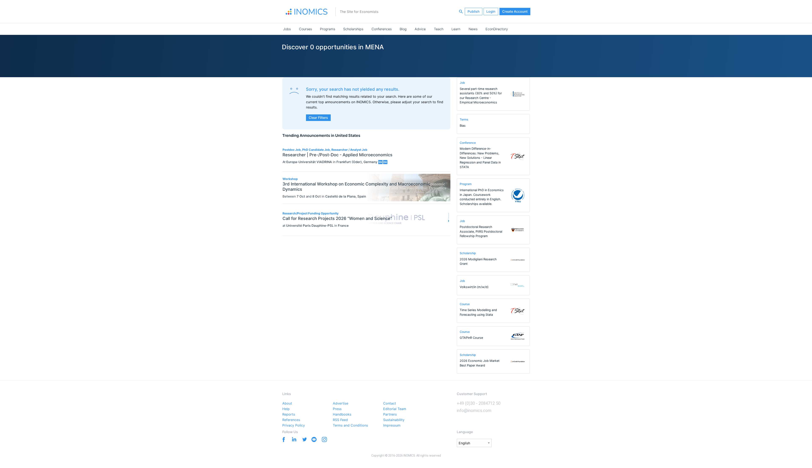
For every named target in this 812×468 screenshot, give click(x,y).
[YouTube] (314, 440)
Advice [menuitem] (420, 29)
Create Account (515, 11)
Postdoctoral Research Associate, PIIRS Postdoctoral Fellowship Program (481, 231)
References (291, 420)
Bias (463, 125)
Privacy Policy (293, 425)
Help (286, 409)
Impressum (392, 425)
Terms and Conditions (350, 425)
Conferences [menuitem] (382, 29)
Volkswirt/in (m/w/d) (474, 287)
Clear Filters (318, 117)
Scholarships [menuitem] (353, 29)
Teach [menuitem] (438, 29)
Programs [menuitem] (327, 29)
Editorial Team (394, 409)
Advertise (340, 403)
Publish (474, 11)
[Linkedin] (293, 439)
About (287, 403)
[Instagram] (324, 440)
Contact (389, 403)
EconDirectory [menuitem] (497, 29)
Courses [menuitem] (305, 29)
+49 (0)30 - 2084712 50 (479, 403)
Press (337, 409)
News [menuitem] (473, 29)
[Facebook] (283, 439)
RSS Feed (340, 420)
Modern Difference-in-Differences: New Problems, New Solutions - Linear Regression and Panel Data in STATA (480, 158)
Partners (390, 414)
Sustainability (394, 420)
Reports (288, 414)
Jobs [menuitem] (287, 29)
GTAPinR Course (471, 337)
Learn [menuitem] (455, 29)
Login (490, 11)
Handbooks (342, 414)
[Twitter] (303, 439)
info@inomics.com (474, 410)
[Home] (306, 11)
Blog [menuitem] (403, 29)
